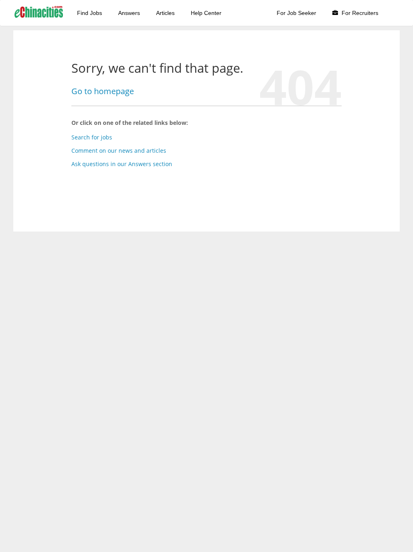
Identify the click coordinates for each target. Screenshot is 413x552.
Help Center (206, 13)
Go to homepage (102, 91)
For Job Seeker (296, 13)
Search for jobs (91, 137)
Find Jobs (89, 13)
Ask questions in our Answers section (121, 164)
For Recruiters (359, 13)
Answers (129, 13)
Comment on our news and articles (118, 150)
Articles (165, 13)
